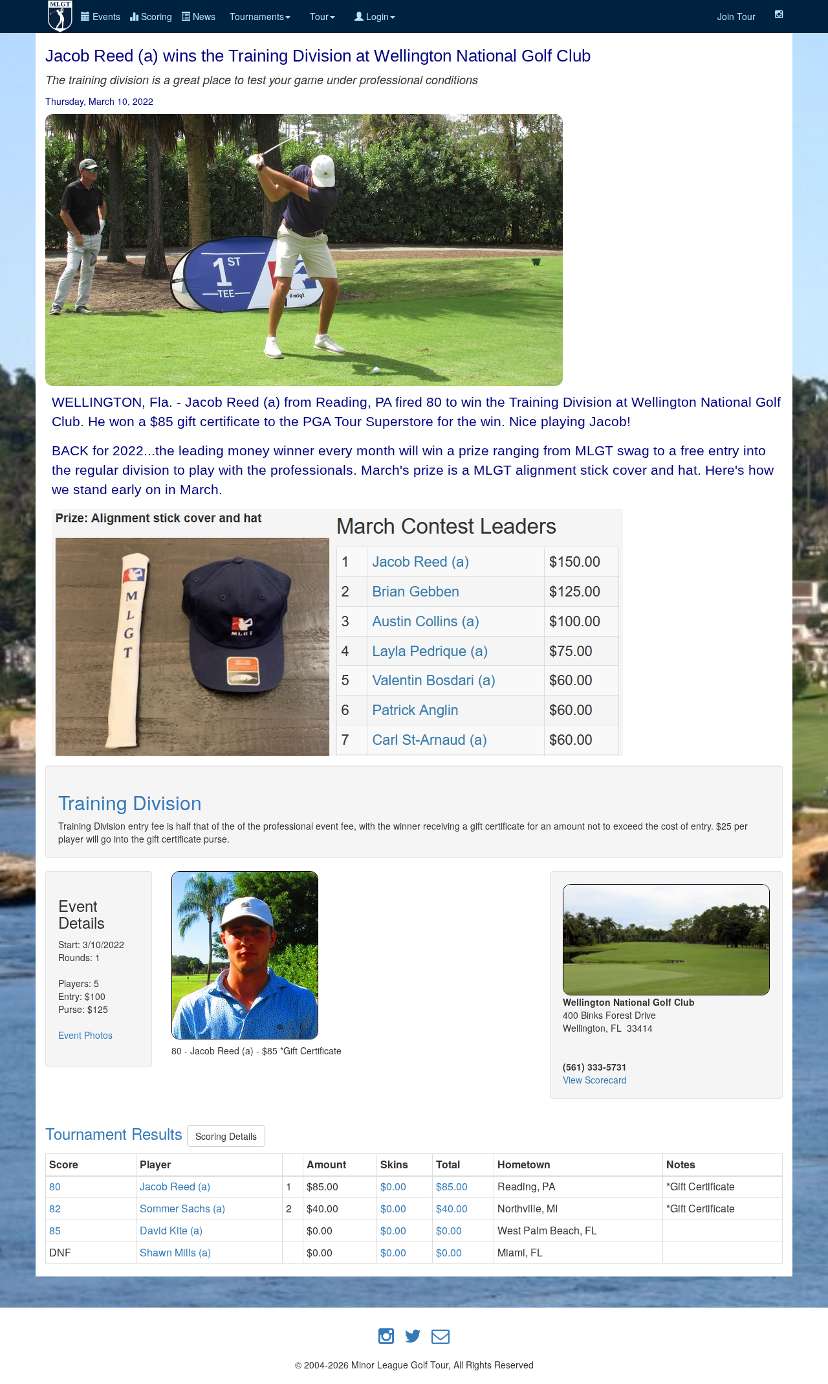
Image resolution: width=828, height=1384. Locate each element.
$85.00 (452, 1186)
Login (376, 16)
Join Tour (736, 16)
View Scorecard (595, 1079)
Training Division (130, 802)
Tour (319, 16)
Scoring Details (226, 1135)
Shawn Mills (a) (175, 1252)
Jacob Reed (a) (175, 1186)
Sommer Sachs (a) (182, 1208)
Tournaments (257, 16)
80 (55, 1186)
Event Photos (85, 1034)
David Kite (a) (171, 1230)
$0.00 (393, 1186)
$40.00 (452, 1208)
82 (55, 1208)
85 (55, 1230)
